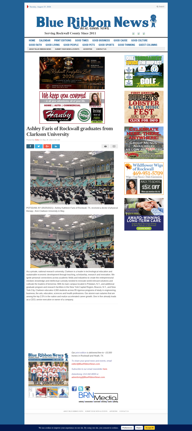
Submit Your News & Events (67, 49)
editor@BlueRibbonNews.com (86, 364)
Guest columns (148, 44)
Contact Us (101, 49)
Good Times (82, 40)
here (105, 369)
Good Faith (35, 44)
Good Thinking (126, 44)
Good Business (101, 40)
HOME (32, 40)
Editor (37, 140)
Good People (71, 44)
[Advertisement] (72, 328)
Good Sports (106, 44)
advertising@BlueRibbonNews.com (88, 377)
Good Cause (120, 40)
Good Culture (139, 40)
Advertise (87, 49)
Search (161, 7)
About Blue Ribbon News (40, 49)
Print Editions (62, 40)
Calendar (44, 40)
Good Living (53, 44)
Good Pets (88, 44)
